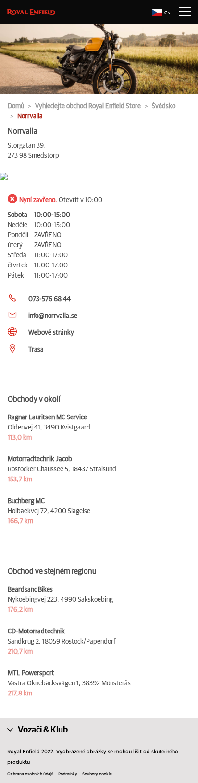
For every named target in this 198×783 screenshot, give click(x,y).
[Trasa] (99, 177)
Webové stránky (51, 332)
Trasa (36, 349)
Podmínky (67, 773)
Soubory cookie (97, 773)
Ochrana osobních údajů (30, 773)
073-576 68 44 (49, 299)
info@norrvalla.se (52, 316)
